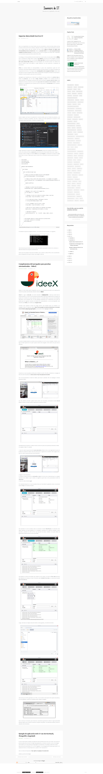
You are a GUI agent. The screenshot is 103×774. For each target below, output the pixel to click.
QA (79, 181)
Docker (75, 153)
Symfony (78, 129)
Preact (69, 181)
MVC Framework (70, 108)
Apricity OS (79, 112)
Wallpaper (78, 196)
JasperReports (70, 166)
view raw (57, 227)
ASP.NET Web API (70, 136)
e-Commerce (70, 200)
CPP (75, 147)
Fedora (74, 104)
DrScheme (69, 117)
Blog (74, 89)
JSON (81, 164)
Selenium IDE (45, 294)
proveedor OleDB (43, 50)
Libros (73, 168)
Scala (68, 93)
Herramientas (76, 162)
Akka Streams (70, 138)
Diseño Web (80, 102)
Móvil (69, 174)
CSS (80, 95)
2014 (69, 260)
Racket (73, 183)
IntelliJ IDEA (76, 164)
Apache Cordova (70, 140)
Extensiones (70, 157)
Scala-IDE (77, 187)
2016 (69, 256)
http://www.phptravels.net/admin (43, 374)
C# (19, 38)
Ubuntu (76, 99)
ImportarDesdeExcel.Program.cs (25, 227)
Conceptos (69, 114)
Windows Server (70, 198)
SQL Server (80, 87)
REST (68, 127)
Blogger (43, 760)
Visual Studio (70, 134)
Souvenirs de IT (51, 8)
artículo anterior (34, 374)
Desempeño (80, 151)
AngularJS (21, 738)
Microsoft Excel (76, 172)
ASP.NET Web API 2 (79, 136)
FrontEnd (69, 159)
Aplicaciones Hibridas (71, 102)
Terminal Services (71, 194)
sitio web (29, 294)
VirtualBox (79, 132)
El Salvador (69, 155)
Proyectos (74, 181)
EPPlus (58, 57)
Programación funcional (72, 97)
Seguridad (69, 189)
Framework (74, 119)
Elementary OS (76, 117)
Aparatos (77, 140)
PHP (77, 123)
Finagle (75, 157)
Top (85, 772)
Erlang (69, 119)
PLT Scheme (78, 108)
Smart (82, 189)
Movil (75, 121)
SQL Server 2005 (70, 187)
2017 (69, 236)
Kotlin (69, 168)
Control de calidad (23, 268)
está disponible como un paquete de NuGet (45, 71)
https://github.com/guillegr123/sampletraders (40, 750)
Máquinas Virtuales (71, 123)
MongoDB (69, 121)
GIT (78, 104)
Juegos (80, 119)
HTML (69, 91)
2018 (69, 234)
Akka (81, 99)
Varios (77, 194)
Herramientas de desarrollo (72, 106)
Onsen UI (74, 177)
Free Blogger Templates (26, 772)
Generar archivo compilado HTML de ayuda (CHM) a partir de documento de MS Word (79, 51)
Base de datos (75, 142)
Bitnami (79, 144)
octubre (71, 251)
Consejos (75, 114)
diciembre (71, 238)
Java (73, 91)
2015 (69, 258)
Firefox (26, 302)
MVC (68, 170)
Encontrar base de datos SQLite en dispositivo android (79, 38)
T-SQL (69, 112)
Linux (75, 87)
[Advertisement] (39, 24)
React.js (78, 183)
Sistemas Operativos (71, 129)
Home (19, 1)
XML (80, 198)
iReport (76, 200)
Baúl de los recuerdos (71, 144)
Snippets (69, 87)
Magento (73, 170)
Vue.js (73, 112)
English (69, 104)
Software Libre (70, 99)
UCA (74, 132)
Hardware (69, 162)
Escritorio (80, 155)
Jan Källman (40, 58)
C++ (71, 147)
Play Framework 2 (71, 125)
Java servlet (77, 166)
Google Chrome (38, 302)
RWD (68, 183)
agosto (70, 253)
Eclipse (81, 153)
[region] (39, 192)
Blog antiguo (70, 84)
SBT (78, 185)
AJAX (75, 134)
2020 (69, 230)
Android (69, 95)
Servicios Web (77, 110)
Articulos (69, 142)
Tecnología (69, 192)
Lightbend (79, 168)
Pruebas (77, 125)
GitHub (38, 227)
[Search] (85, 1)
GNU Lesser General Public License (26, 61)
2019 (69, 232)
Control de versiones (71, 151)
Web (76, 84)
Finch (80, 157)
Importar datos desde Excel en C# (78, 64)
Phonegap (76, 179)
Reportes (73, 185)
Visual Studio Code (71, 196)
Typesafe (69, 132)
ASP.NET (79, 93)
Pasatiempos (70, 179)
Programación (70, 110)
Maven (79, 170)
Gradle (78, 159)
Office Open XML (41, 60)
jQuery (81, 200)
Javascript (69, 89)
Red (68, 185)
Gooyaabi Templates (39, 772)
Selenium (78, 127)
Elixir (75, 155)
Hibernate (69, 164)
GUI (74, 159)
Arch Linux (75, 95)
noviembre (71, 240)
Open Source (78, 91)
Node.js (80, 174)
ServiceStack (76, 189)
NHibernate (74, 174)
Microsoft (69, 172)
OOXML (69, 177)
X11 (76, 198)
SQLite (73, 127)
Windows (73, 93)
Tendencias (76, 192)
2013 (69, 262)
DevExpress (70, 153)
